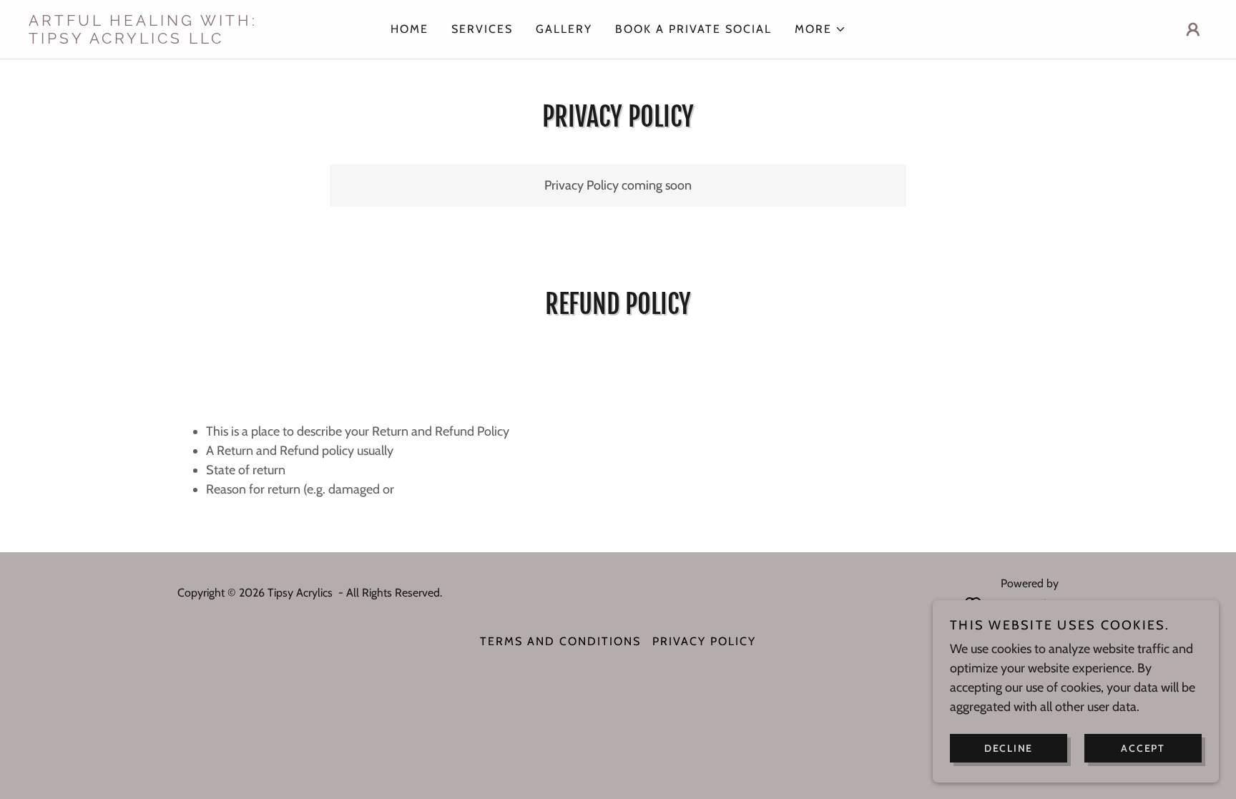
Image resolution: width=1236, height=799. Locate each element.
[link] (176, 39)
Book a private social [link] (693, 29)
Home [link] (409, 29)
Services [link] (482, 29)
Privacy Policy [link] (704, 641)
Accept (1143, 747)
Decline (1008, 747)
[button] (820, 29)
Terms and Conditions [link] (560, 641)
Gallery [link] (564, 29)
